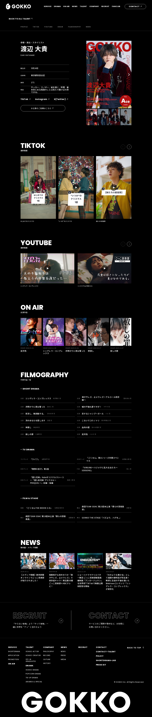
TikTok (24, 99)
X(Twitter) (60, 99)
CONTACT (134, 6)
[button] (89, 74)
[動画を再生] (38, 187)
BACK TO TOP (134, 647)
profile (24, 27)
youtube (48, 27)
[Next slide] (129, 147)
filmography (74, 27)
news (88, 27)
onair (60, 27)
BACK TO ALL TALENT (20, 18)
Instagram (41, 99)
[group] (33, 567)
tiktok (36, 27)
